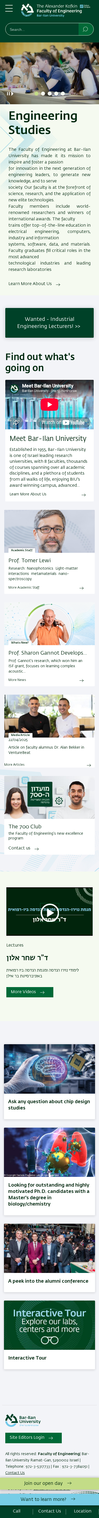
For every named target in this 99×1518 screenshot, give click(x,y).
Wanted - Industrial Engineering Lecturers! (45, 323)
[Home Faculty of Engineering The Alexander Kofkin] (57, 12)
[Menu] (9, 10)
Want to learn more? (43, 1499)
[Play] (13, 94)
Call (16, 1511)
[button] (36, 94)
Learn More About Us (30, 284)
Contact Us (15, 1473)
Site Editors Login (27, 1438)
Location (82, 1511)
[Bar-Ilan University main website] (23, 1426)
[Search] (85, 29)
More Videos (23, 992)
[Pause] (8, 93)
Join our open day (43, 1483)
